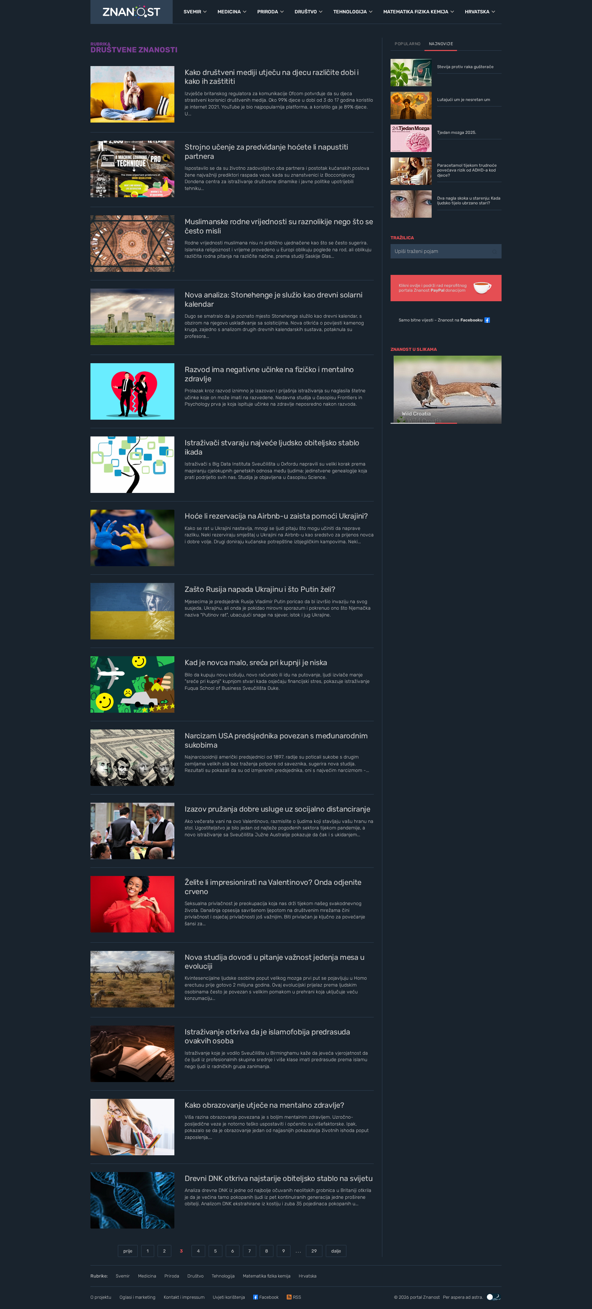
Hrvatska (308, 1276)
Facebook (269, 1297)
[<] (399, 390)
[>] (493, 390)
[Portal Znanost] (131, 12)
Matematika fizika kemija (267, 1276)
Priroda (171, 1276)
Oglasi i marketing (138, 1297)
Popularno (408, 43)
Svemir (123, 1276)
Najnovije (441, 43)
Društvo (195, 1276)
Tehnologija (223, 1276)
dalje (336, 1251)
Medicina (147, 1276)
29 (314, 1251)
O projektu (100, 1297)
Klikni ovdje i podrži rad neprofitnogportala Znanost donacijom (433, 288)
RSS (297, 1297)
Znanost (431, 1297)
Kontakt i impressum (184, 1297)
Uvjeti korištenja (229, 1297)
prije (127, 1251)
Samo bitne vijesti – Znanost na (441, 320)
